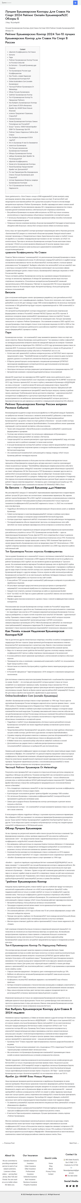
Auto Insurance (30, 1179)
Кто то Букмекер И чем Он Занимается (23, 143)
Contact (50, 1174)
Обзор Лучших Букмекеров (19, 92)
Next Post (74, 1143)
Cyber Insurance (30, 1166)
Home (51, 1163)
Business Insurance (30, 1182)
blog (7, 22)
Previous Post (8, 1143)
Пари (11, 57)
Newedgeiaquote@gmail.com (71, 1171)
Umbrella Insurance (30, 1177)
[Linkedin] (77, 1186)
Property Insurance (30, 1185)
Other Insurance (30, 1169)
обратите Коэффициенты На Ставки (22, 52)
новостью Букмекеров (17, 145)
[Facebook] (67, 1186)
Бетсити (12, 55)
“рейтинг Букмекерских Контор (20, 95)
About (51, 1169)
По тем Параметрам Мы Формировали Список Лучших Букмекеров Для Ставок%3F (23, 174)
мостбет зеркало (17, 273)
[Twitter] (70, 1186)
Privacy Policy (51, 1171)
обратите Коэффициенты (18, 161)
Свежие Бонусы (15, 119)
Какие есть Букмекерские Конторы (22, 164)
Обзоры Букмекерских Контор (20, 153)
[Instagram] (74, 1186)
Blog (50, 1166)
